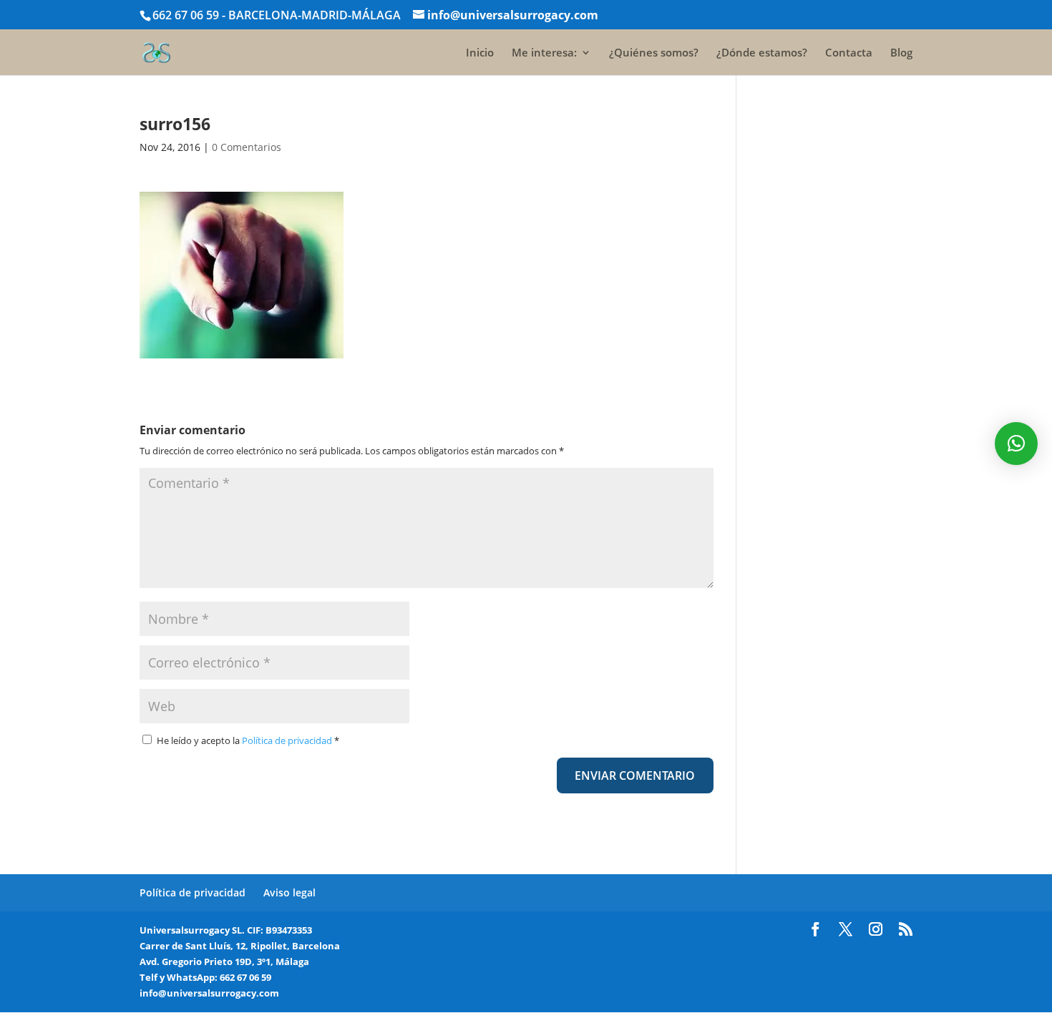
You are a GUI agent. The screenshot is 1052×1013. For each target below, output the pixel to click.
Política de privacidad (288, 740)
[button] (1016, 443)
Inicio (480, 53)
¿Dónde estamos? (761, 53)
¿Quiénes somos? (653, 53)
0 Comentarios (246, 147)
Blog (901, 53)
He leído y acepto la (248, 740)
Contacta (848, 53)
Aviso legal (289, 892)
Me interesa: (544, 53)
